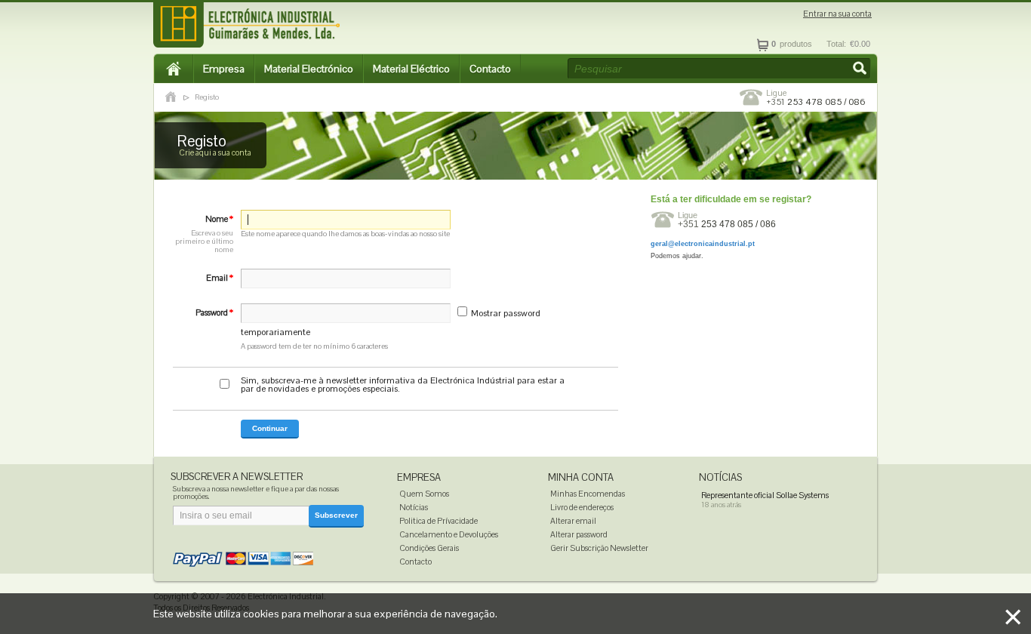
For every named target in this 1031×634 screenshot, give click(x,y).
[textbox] (719, 68)
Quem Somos (424, 493)
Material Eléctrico (411, 68)
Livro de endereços (582, 507)
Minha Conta (581, 477)
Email (219, 277)
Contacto (490, 68)
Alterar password (579, 534)
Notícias (413, 507)
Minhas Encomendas (587, 493)
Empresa (224, 68)
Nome (204, 234)
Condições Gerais (429, 548)
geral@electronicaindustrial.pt (703, 244)
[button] (861, 69)
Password (214, 312)
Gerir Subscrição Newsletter (599, 548)
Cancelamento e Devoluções (448, 534)
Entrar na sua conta (837, 14)
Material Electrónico (308, 68)
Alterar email (573, 521)
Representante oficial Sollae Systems (765, 495)
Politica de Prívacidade (438, 521)
